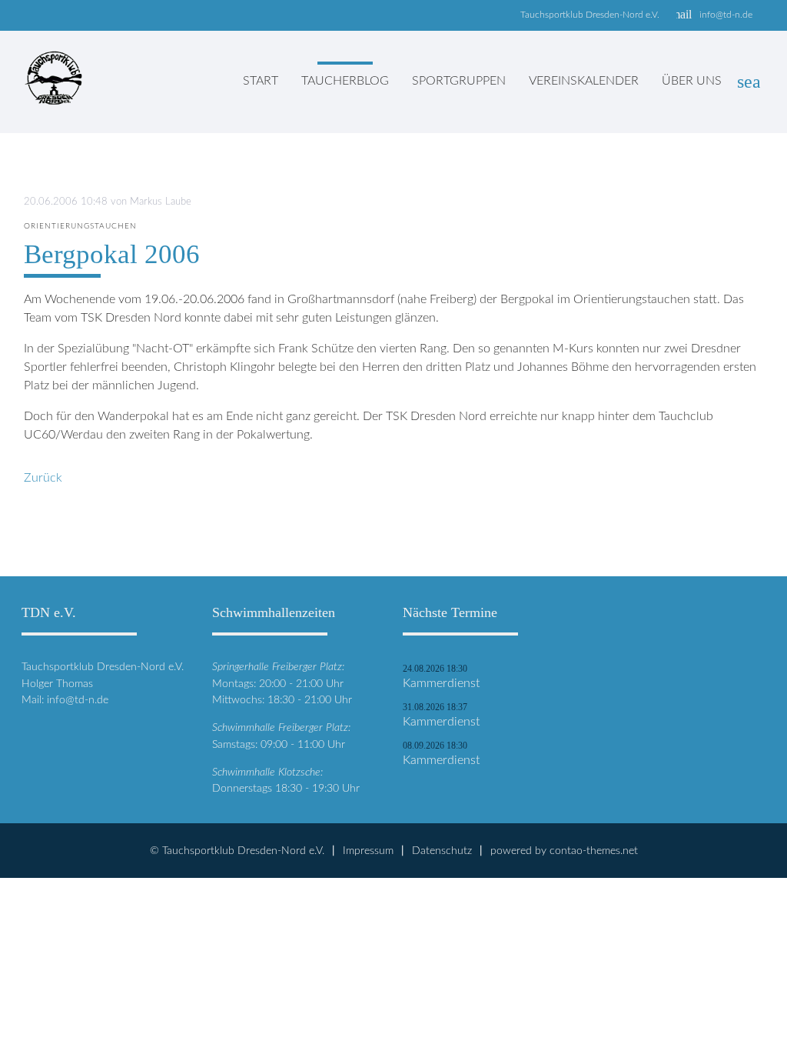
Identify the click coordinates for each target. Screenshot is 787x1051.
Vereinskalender (584, 81)
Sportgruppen (459, 81)
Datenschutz (442, 850)
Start (260, 81)
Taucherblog (345, 81)
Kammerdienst (441, 683)
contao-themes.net (594, 850)
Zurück (43, 478)
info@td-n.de (725, 14)
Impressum (368, 850)
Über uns (692, 81)
